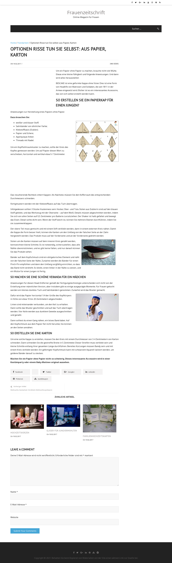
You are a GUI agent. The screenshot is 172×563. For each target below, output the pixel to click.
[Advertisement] (31, 88)
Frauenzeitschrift (86, 12)
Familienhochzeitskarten (97, 436)
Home (13, 42)
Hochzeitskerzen (19, 432)
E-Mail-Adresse (18, 504)
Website (14, 517)
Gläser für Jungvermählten (62, 430)
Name (14, 491)
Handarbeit (23, 42)
